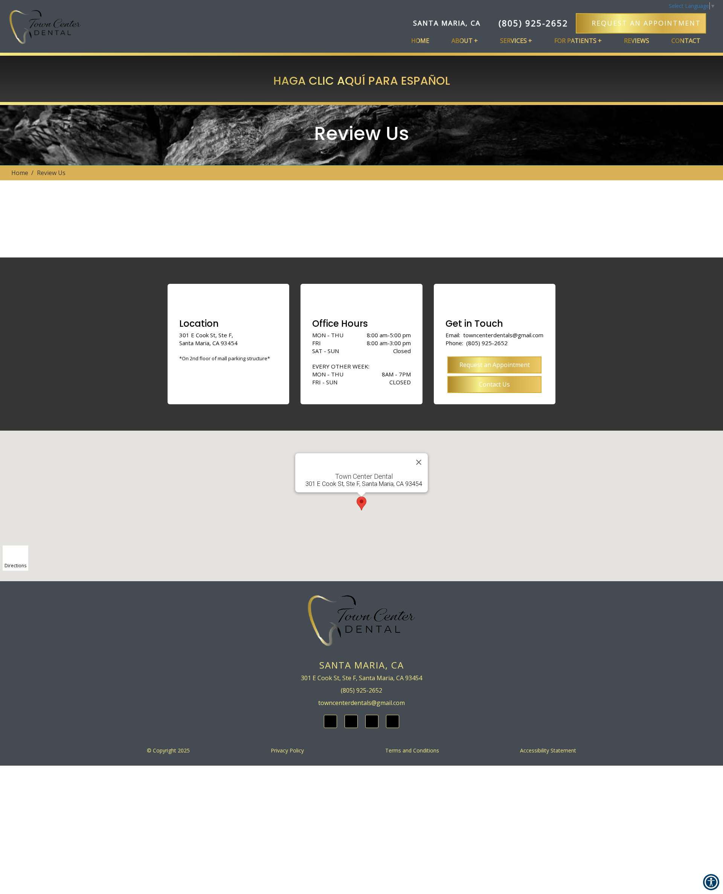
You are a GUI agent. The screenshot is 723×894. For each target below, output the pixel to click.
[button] (45, 30)
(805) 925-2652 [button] (533, 23)
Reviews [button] (636, 41)
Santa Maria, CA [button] (446, 22)
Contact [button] (685, 41)
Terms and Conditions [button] (412, 750)
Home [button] (420, 41)
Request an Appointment (494, 365)
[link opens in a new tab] (330, 721)
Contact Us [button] (494, 384)
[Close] (419, 462)
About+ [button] (464, 41)
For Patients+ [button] (578, 41)
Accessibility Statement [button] (548, 750)
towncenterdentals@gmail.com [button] (503, 335)
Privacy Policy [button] (287, 750)
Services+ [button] (516, 41)
